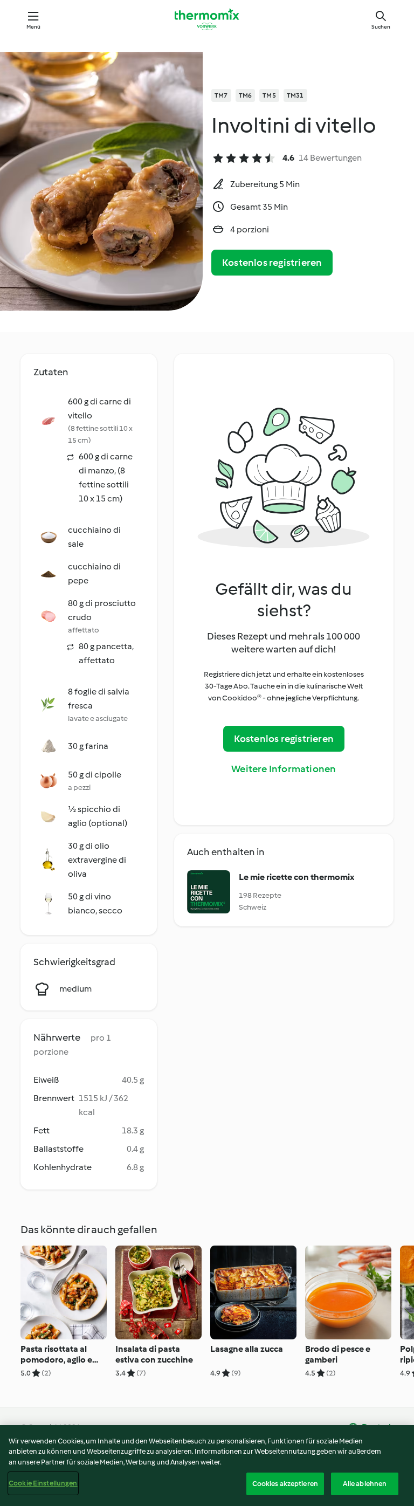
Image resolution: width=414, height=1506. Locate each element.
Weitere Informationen (283, 769)
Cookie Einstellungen (43, 1483)
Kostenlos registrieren (272, 263)
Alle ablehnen (365, 1484)
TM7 (221, 95)
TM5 (269, 95)
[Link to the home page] (207, 19)
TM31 (295, 95)
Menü (33, 26)
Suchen (380, 26)
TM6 (245, 95)
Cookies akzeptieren (285, 1484)
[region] (207, 1465)
